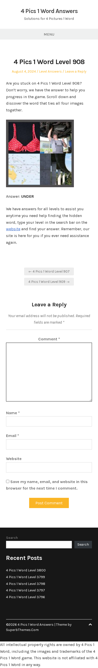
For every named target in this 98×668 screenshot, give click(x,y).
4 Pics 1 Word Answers (49, 11)
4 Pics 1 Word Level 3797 (25, 590)
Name (13, 412)
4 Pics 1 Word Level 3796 (25, 597)
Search (12, 538)
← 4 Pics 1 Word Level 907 (49, 271)
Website (14, 458)
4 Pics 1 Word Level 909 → (49, 282)
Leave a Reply (75, 71)
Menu (49, 34)
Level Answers (50, 71)
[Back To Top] (90, 624)
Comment (49, 339)
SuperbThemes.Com (22, 630)
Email (12, 435)
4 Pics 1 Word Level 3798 (25, 584)
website (13, 229)
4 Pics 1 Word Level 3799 (25, 577)
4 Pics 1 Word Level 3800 (26, 570)
